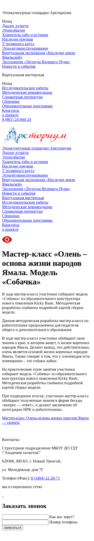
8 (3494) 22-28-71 (45, 478)
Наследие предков (17, 39)
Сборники (11, 101)
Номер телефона (63, 522)
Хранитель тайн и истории (25, 35)
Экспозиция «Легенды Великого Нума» (36, 62)
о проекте (10, 115)
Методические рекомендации (27, 92)
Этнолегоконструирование (25, 48)
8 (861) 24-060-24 (16, 119)
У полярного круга (18, 44)
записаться (12, 527)
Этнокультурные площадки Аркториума (36, 148)
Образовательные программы (27, 106)
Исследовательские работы (25, 88)
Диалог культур (15, 26)
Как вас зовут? (61, 517)
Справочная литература (22, 97)
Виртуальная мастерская (23, 198)
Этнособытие (13, 30)
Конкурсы (10, 110)
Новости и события (18, 66)
